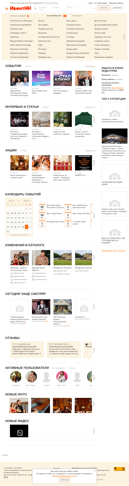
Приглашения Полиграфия (76, 45)
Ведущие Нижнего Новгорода (21, 41)
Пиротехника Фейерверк (75, 57)
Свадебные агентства (102, 37)
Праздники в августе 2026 (19, 235)
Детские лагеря (100, 21)
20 (19, 222)
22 (27, 222)
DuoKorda (16, 385)
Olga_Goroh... (62, 385)
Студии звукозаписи (102, 45)
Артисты (41, 21)
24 (8, 227)
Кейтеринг (42, 53)
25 (12, 227)
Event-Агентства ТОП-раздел (21, 21)
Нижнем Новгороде (51, 3)
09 (30, 213)
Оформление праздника (75, 41)
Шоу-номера (43, 25)
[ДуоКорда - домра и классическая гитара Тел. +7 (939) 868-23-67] (18, 405)
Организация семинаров (103, 57)
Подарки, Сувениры (101, 49)
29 (27, 227)
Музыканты (42, 33)
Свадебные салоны (101, 41)
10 (8, 218)
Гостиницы (70, 37)
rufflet (77, 385)
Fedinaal (47, 385)
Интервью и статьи (22, 106)
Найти (35, 8)
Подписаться (90, 66)
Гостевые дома (72, 33)
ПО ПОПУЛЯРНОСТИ (54, 16)
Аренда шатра (71, 49)
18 (12, 222)
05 (15, 213)
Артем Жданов (117, 88)
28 (23, 227)
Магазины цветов (101, 29)
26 (15, 227)
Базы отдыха (71, 21)
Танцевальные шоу (45, 29)
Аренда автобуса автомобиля (77, 53)
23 (30, 222)
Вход (91, 3)
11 (12, 218)
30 (30, 227)
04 (12, 213)
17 (8, 222)
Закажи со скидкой (18, 16)
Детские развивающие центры (106, 25)
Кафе (40, 45)
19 (15, 222)
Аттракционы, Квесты (18, 33)
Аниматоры (14, 37)
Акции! (11, 150)
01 (27, 209)
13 (19, 218)
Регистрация (102, 3)
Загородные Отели (73, 25)
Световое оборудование (19, 57)
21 (23, 222)
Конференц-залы (44, 57)
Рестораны (42, 49)
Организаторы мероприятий (20, 25)
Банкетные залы (44, 41)
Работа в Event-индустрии (113, 69)
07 (23, 213)
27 (19, 227)
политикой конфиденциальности (64, 476)
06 (19, 213)
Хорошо (64, 480)
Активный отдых (16, 29)
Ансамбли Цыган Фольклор (48, 37)
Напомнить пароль (116, 3)
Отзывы (12, 338)
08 (27, 213)
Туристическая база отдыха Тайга (24, 346)
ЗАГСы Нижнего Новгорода (20, 45)
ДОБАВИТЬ (117, 8)
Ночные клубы (99, 33)
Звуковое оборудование (19, 53)
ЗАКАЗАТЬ (104, 8)
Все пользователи (58, 368)
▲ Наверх (5, 455)
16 (30, 218)
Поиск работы (108, 79)
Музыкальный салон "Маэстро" (114, 251)
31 (8, 231)
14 (23, 218)
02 (30, 209)
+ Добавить (27, 66)
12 (15, 218)
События (13, 66)
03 (8, 213)
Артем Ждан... (31, 385)
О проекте (56, 468)
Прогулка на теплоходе (19, 49)
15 (27, 218)
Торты (96, 53)
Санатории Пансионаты (75, 29)
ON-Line (72, 368)
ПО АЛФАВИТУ (77, 16)
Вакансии (106, 75)
